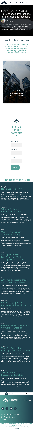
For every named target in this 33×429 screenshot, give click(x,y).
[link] (14, 2)
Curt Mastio (11, 353)
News (2, 187)
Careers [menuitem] (30, 423)
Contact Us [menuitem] (18, 425)
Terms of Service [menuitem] (13, 423)
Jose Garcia (11, 237)
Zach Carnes (11, 20)
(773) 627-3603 (10, 417)
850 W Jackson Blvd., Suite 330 (10, 415)
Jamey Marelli (11, 331)
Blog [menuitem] (13, 425)
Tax (6, 187)
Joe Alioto (10, 215)
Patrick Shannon (12, 263)
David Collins (11, 285)
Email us (3, 419)
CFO (2, 230)
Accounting (16, 90)
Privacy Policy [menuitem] (4, 423)
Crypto (3, 346)
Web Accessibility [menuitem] (22, 423)
